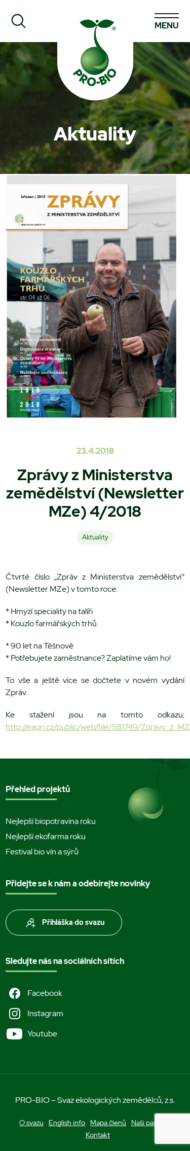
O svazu (31, 1122)
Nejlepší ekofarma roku (46, 836)
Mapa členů (108, 1122)
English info (67, 1122)
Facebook (44, 993)
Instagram (45, 1013)
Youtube (42, 1033)
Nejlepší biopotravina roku (51, 821)
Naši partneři (151, 1122)
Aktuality (95, 537)
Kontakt (98, 1134)
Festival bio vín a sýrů (42, 851)
